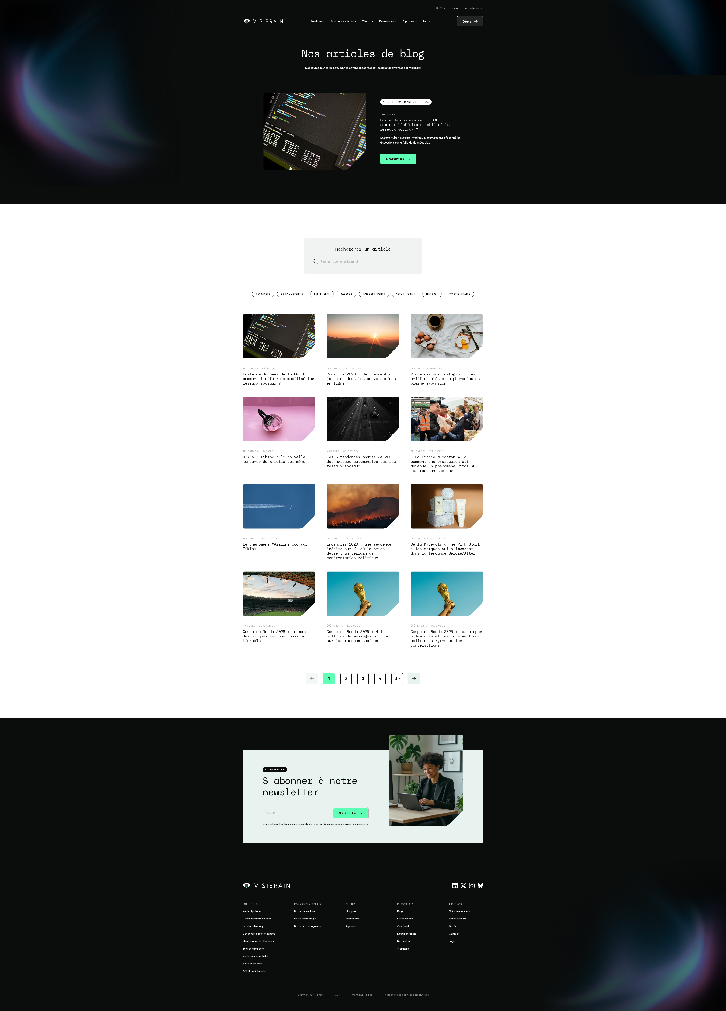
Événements (322, 294)
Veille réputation (252, 911)
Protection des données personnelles (406, 994)
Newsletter (403, 941)
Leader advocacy (253, 926)
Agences (351, 926)
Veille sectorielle (252, 963)
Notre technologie (305, 918)
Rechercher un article (363, 249)
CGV (338, 994)
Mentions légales (362, 994)
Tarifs (426, 21)
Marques (432, 294)
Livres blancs (405, 918)
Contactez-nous (473, 8)
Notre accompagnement (308, 926)
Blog (400, 911)
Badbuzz (346, 294)
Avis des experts (374, 294)
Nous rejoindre (458, 918)
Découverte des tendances (259, 933)
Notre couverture (304, 911)
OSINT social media (254, 971)
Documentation (406, 933)
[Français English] (440, 8)
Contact (454, 933)
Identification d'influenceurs (259, 941)
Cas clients (403, 926)
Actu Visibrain (405, 294)
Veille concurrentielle (255, 956)
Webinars (403, 948)
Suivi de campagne (254, 948)
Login (454, 8)
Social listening (292, 294)
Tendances (263, 294)
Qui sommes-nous (460, 911)
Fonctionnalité (459, 294)
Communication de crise (257, 918)
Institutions (352, 918)
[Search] (315, 261)
